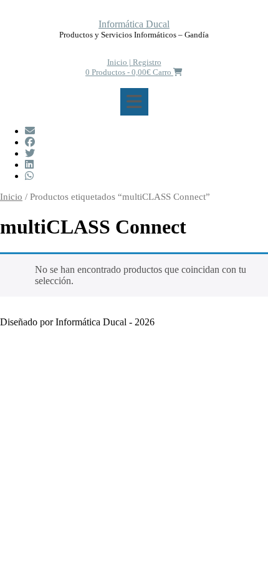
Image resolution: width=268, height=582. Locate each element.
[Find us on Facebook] (30, 142)
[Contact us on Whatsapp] (29, 175)
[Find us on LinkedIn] (29, 164)
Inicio (11, 197)
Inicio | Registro (134, 62)
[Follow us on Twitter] (30, 153)
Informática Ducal (134, 24)
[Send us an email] (30, 131)
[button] (134, 102)
